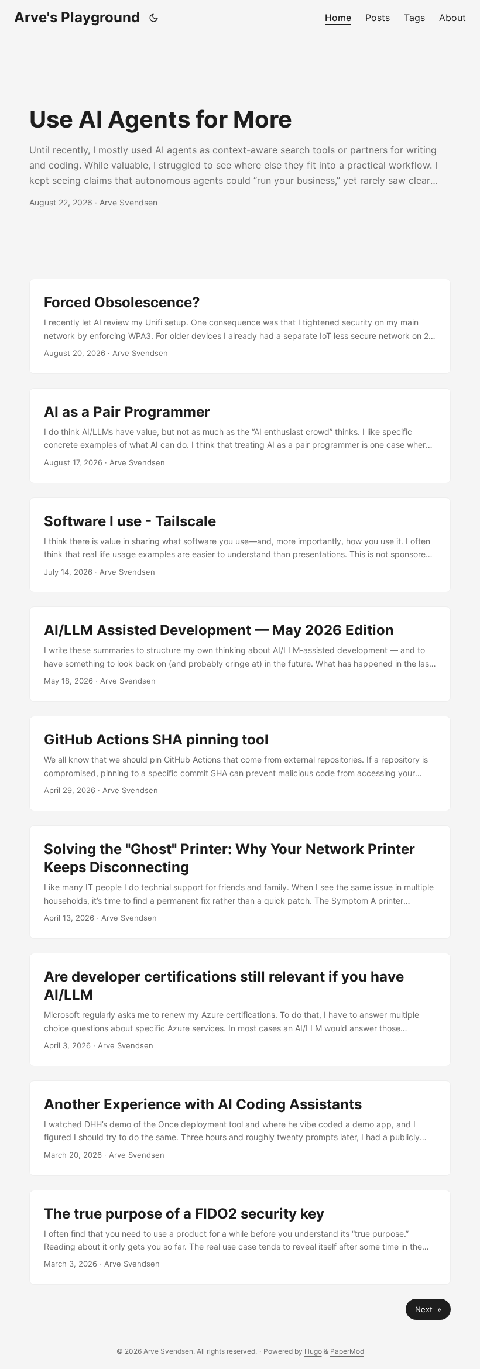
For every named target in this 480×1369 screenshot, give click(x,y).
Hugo (313, 1351)
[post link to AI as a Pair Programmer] (240, 436)
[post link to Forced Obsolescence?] (240, 326)
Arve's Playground (77, 17)
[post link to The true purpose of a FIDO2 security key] (240, 1237)
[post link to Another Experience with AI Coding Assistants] (240, 1128)
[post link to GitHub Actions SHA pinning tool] (240, 763)
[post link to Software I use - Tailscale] (240, 545)
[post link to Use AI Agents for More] (240, 157)
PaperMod (347, 1351)
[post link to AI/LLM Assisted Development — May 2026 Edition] (240, 654)
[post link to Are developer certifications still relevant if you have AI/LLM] (240, 1009)
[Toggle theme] (154, 17)
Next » (428, 1309)
